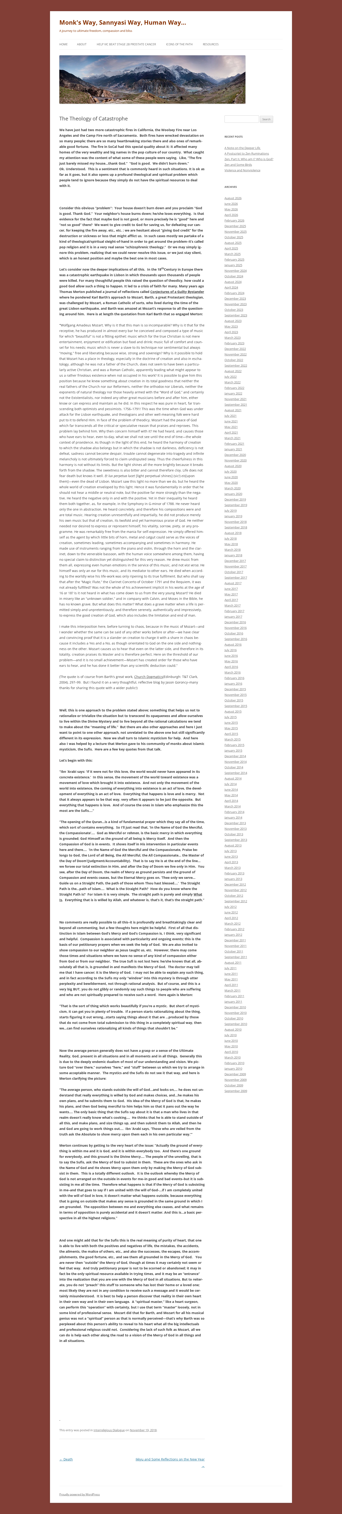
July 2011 (231, 968)
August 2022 (233, 371)
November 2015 (236, 695)
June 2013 (231, 856)
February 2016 (234, 678)
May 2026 (231, 209)
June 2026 (231, 204)
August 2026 (233, 198)
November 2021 (236, 399)
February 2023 (234, 343)
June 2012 (231, 912)
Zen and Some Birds (238, 165)
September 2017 (236, 577)
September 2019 (236, 505)
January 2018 (233, 555)
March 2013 (233, 868)
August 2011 (233, 962)
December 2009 (235, 1074)
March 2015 (233, 739)
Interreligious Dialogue (109, 1430)
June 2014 (231, 789)
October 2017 (234, 572)
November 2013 (236, 829)
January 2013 (233, 879)
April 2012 (231, 918)
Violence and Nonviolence (242, 170)
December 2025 (235, 226)
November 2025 (236, 231)
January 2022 (233, 393)
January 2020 (233, 494)
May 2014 (231, 795)
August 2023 (233, 321)
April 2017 (231, 600)
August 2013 (233, 845)
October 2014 (234, 767)
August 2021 (233, 410)
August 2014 (233, 778)
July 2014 (231, 784)
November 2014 (236, 762)
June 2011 (231, 974)
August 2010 (233, 1029)
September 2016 (236, 639)
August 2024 (233, 282)
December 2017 (235, 561)
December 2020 (235, 455)
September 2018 (236, 527)
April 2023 (231, 332)
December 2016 (235, 622)
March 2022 (233, 382)
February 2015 (234, 745)
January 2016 (233, 683)
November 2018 (236, 522)
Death (66, 1459)
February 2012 (234, 929)
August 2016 (233, 644)
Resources (211, 44)
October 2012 (234, 895)
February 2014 (234, 812)
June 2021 (231, 421)
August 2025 (233, 243)
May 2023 (231, 326)
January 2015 (233, 750)
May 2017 (231, 594)
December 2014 (235, 756)
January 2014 (233, 817)
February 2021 (234, 444)
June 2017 (231, 589)
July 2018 (231, 538)
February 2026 (234, 220)
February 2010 (234, 1063)
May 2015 (231, 728)
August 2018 (233, 533)
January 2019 (233, 516)
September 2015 (236, 706)
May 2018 (231, 544)
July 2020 (231, 471)
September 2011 (236, 957)
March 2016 (233, 672)
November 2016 (236, 628)
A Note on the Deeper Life (243, 148)
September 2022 (236, 365)
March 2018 (233, 550)
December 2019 (235, 499)
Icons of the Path (179, 44)
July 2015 (231, 717)
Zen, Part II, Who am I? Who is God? (249, 159)
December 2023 (235, 298)
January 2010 (233, 1068)
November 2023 (236, 304)
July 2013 (231, 851)
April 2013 (231, 862)
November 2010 (236, 1013)
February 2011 (234, 996)
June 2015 (231, 722)
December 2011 (235, 940)
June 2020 (231, 477)
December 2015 (235, 689)
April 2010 (231, 1052)
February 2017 (234, 611)
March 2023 (233, 337)
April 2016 (231, 667)
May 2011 (231, 979)
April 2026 (231, 215)
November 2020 (236, 460)
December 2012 (235, 884)
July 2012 (231, 907)
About (82, 44)
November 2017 (236, 566)
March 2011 (233, 990)
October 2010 (234, 1018)
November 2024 (236, 271)
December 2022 (235, 349)
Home (63, 44)
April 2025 (231, 248)
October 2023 (234, 310)
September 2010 (236, 1024)
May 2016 (231, 661)
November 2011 (236, 946)
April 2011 (231, 985)
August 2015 (233, 711)
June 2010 (231, 1041)
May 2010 (231, 1046)
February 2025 (234, 259)
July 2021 (231, 416)
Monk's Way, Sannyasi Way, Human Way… (122, 22)
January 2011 (233, 1001)
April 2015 (231, 734)
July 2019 (231, 510)
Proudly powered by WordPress (79, 1494)
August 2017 (233, 583)
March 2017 (233, 605)
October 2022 (234, 360)
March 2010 (233, 1057)
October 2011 (234, 951)
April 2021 (231, 432)
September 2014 (236, 773)
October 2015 (234, 700)
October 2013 (234, 834)
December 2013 (235, 823)
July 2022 (231, 377)
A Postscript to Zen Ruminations (247, 153)
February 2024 (234, 293)
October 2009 (234, 1085)
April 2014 (231, 801)
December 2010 (235, 1007)
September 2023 (236, 315)
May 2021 (231, 427)
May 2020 (231, 483)
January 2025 (233, 265)
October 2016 (234, 633)
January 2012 (233, 935)
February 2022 (234, 388)
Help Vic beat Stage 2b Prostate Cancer (126, 44)
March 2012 (233, 923)
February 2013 (234, 873)
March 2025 (233, 254)
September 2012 (236, 901)
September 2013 (236, 840)
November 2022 (236, 354)
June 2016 (231, 656)
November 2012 (236, 890)
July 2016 (231, 650)
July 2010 (231, 1035)
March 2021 (233, 438)
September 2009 (236, 1091)
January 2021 (233, 449)
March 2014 (233, 806)
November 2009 (236, 1080)
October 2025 (234, 237)
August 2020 (233, 466)
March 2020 (233, 488)
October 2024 (234, 276)
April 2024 (231, 287)
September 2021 (236, 404)
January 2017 (233, 616)
